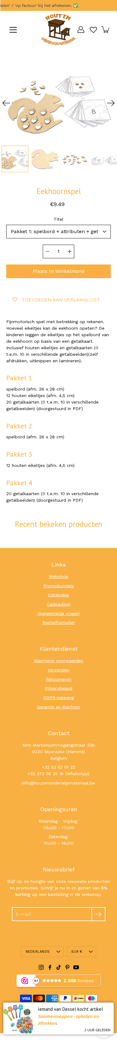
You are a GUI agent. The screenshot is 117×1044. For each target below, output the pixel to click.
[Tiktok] (58, 967)
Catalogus (58, 594)
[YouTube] (76, 967)
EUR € (76, 952)
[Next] (111, 103)
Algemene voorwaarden (58, 660)
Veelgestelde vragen (58, 613)
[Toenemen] (69, 251)
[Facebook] (50, 967)
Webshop (58, 576)
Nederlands (38, 952)
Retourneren (58, 679)
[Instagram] (41, 967)
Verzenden (59, 669)
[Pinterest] (67, 967)
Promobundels (58, 585)
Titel (58, 219)
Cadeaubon (59, 604)
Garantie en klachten (58, 706)
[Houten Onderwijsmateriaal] (58, 29)
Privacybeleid (58, 688)
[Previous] (6, 103)
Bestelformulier (58, 622)
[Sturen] (98, 914)
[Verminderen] (47, 251)
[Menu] (13, 29)
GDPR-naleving (58, 697)
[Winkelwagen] (106, 29)
